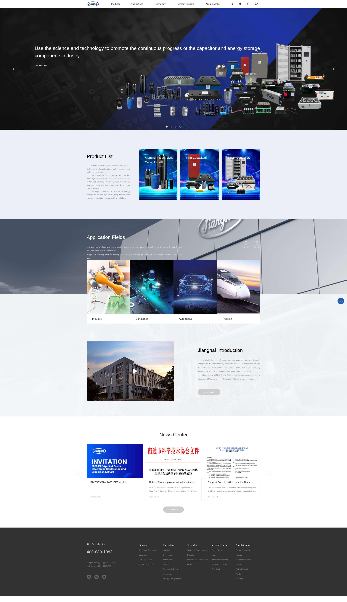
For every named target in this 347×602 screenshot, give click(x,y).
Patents (190, 555)
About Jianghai (213, 4)
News (214, 555)
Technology (160, 4)
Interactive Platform (220, 560)
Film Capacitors (145, 560)
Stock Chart (217, 550)
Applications (137, 4)
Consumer (167, 555)
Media (238, 574)
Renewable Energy (171, 569)
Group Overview (243, 550)
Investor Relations (185, 4)
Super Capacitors (146, 564)
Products (115, 4)
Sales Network (242, 569)
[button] (12, 69)
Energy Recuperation (172, 579)
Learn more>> (41, 65)
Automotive (168, 560)
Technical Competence (197, 550)
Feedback (216, 569)
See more (173, 509)
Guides (190, 564)
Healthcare (167, 574)
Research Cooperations (197, 560)
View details (209, 392)
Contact (239, 579)
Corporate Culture (243, 560)
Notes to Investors (219, 564)
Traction (166, 564)
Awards (239, 564)
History (239, 555)
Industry (166, 550)
